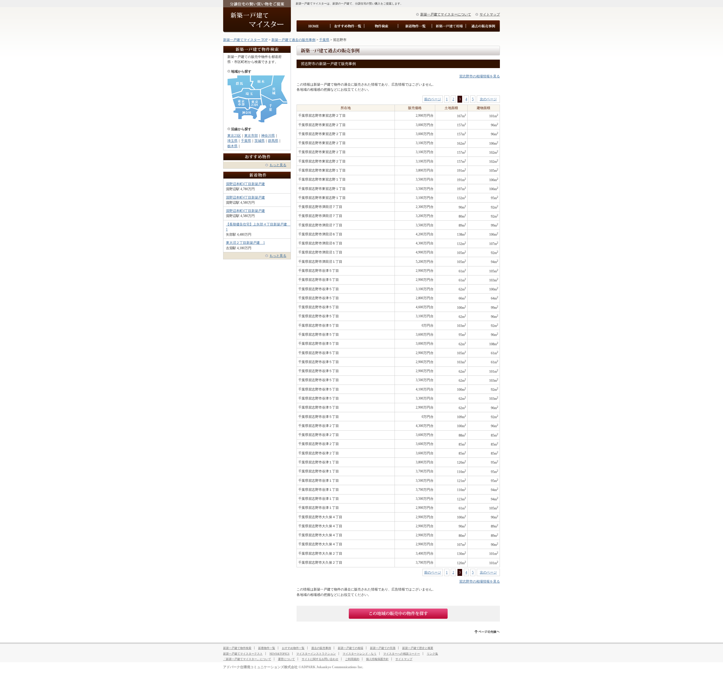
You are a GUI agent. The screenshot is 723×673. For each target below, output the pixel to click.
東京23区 (234, 136)
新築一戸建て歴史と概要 (417, 648)
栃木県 (232, 146)
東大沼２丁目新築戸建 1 (245, 243)
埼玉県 (232, 141)
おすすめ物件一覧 (293, 648)
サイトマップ (490, 14)
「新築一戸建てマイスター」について (247, 659)
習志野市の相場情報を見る (479, 76)
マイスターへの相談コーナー (401, 653)
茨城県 (259, 141)
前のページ (432, 99)
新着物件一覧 (266, 648)
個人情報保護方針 (377, 659)
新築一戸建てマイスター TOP (245, 40)
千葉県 (324, 40)
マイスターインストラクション (316, 653)
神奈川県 (268, 136)
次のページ (488, 99)
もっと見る (277, 165)
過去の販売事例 (321, 648)
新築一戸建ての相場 (350, 648)
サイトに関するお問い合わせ (320, 659)
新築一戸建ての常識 (382, 648)
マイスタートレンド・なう (359, 653)
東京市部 (251, 136)
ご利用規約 (352, 659)
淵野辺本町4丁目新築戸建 (245, 184)
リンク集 (432, 653)
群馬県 (273, 141)
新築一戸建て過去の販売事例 (293, 40)
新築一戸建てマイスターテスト (243, 653)
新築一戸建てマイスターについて (445, 14)
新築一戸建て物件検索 (237, 648)
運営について (286, 659)
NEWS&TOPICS (279, 653)
